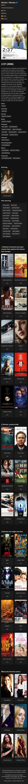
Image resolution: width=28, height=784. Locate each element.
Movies (12, 2)
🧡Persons (4, 19)
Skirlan (4, 2)
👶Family (3, 16)
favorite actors (14, 672)
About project (7, 781)
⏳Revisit (3, 13)
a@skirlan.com (20, 781)
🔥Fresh (3, 10)
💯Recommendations (7, 8)
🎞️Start (3, 5)
